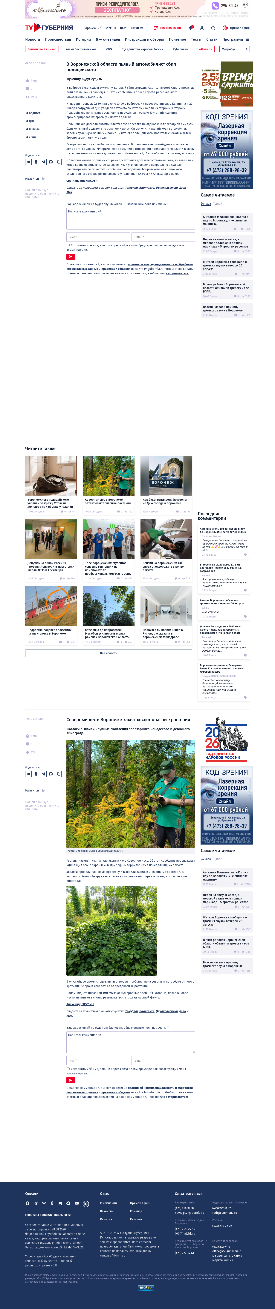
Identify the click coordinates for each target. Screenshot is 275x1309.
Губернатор (181, 49)
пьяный (34, 129)
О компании (108, 1203)
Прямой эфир (240, 28)
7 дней (217, 203)
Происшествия (58, 39)
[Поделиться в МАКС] (51, 162)
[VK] (44, 1204)
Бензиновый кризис (42, 49)
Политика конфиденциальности (48, 1215)
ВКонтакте (146, 187)
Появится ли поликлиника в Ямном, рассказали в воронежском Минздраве (163, 633)
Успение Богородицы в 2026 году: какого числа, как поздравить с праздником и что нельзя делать (220, 630)
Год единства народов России (143, 49)
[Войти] (202, 28)
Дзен (182, 187)
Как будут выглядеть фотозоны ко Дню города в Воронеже (165, 501)
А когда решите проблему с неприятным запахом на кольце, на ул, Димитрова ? (224, 582)
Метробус (229, 49)
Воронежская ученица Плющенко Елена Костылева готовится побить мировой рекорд (222, 668)
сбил (32, 137)
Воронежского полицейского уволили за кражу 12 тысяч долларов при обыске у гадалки (50, 503)
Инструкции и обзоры (144, 39)
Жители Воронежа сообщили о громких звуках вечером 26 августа (225, 265)
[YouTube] (77, 1204)
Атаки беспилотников (81, 49)
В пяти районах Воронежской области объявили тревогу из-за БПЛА (226, 288)
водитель (35, 113)
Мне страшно (210, 612)
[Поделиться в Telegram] (43, 162)
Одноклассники (167, 187)
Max (69, 192)
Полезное (177, 39)
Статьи (212, 39)
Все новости (108, 653)
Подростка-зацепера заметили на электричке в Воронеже (50, 631)
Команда (136, 1211)
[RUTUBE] (60, 1204)
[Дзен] (27, 1204)
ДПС (32, 121)
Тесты (196, 39)
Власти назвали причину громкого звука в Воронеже (223, 308)
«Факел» (205, 49)
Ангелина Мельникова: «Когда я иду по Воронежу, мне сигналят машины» (225, 220)
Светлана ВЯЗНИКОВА (81, 180)
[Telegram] (35, 1204)
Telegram (131, 187)
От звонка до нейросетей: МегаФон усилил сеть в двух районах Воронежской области (107, 633)
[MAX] (68, 1204)
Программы (232, 39)
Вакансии (107, 1211)
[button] (247, 49)
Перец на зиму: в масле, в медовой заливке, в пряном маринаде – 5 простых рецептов (225, 243)
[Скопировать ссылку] (58, 162)
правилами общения (115, 269)
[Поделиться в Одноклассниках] (36, 162)
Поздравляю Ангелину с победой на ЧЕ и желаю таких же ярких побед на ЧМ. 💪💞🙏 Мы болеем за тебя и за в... (224, 545)
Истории (83, 39)
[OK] (52, 1204)
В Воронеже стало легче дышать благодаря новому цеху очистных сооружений (221, 568)
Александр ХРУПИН (80, 1004)
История (106, 1219)
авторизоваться (177, 273)
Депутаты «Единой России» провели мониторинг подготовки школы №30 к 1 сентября (51, 566)
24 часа (206, 203)
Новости (32, 39)
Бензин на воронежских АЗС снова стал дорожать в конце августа (163, 566)
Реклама (136, 1219)
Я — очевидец (108, 39)
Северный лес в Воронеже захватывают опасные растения (108, 501)
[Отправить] (70, 257)
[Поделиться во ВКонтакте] (28, 162)
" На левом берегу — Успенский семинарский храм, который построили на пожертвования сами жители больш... (224, 646)
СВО (109, 49)
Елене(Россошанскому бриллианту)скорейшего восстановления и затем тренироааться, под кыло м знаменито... (219, 687)
